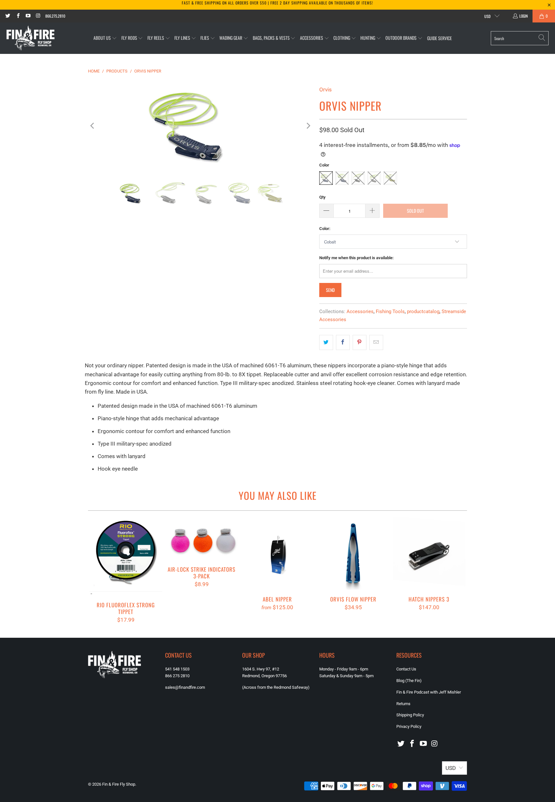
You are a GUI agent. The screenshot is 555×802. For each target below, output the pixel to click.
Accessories (360, 311)
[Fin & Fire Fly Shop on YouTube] (28, 16)
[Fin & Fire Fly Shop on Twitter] (7, 16)
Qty (322, 197)
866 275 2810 (177, 675)
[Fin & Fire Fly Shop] (30, 38)
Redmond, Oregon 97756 (264, 675)
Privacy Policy (408, 726)
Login (523, 16)
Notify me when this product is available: (356, 257)
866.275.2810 (55, 16)
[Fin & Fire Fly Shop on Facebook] (17, 16)
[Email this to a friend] (376, 342)
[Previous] (93, 126)
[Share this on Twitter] (326, 342)
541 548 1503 (177, 669)
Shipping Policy (410, 714)
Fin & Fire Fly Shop (118, 784)
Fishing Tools (390, 311)
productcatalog (423, 311)
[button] (105, 38)
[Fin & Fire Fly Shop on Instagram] (37, 16)
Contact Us (406, 669)
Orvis (325, 89)
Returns (403, 703)
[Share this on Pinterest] (359, 342)
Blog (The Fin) (409, 680)
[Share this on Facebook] (343, 342)
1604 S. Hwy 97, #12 (260, 669)
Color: (324, 228)
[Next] (308, 126)
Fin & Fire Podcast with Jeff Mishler (428, 692)
